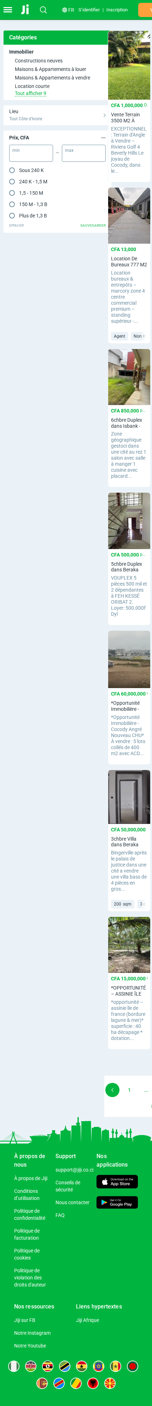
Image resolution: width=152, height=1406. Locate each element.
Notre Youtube (30, 1346)
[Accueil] (29, 10)
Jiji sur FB (24, 1320)
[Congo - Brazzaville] (76, 1383)
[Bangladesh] (132, 1366)
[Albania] (93, 1383)
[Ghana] (81, 1366)
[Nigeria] (13, 1366)
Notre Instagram (32, 1333)
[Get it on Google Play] (117, 1203)
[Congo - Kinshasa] (59, 1383)
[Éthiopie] (98, 1366)
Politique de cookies (27, 1254)
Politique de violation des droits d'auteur (30, 1278)
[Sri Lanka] (42, 1383)
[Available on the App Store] (117, 1182)
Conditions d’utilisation (27, 1194)
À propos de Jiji (30, 1178)
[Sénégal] (115, 1366)
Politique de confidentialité (29, 1214)
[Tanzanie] (64, 1366)
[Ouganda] (47, 1366)
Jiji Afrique (87, 1320)
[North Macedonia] (110, 1383)
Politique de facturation (27, 1234)
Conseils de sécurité (67, 1186)
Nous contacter (72, 1202)
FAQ (60, 1215)
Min (16, 150)
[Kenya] (30, 1366)
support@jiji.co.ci (74, 1170)
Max (69, 150)
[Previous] (112, 1090)
